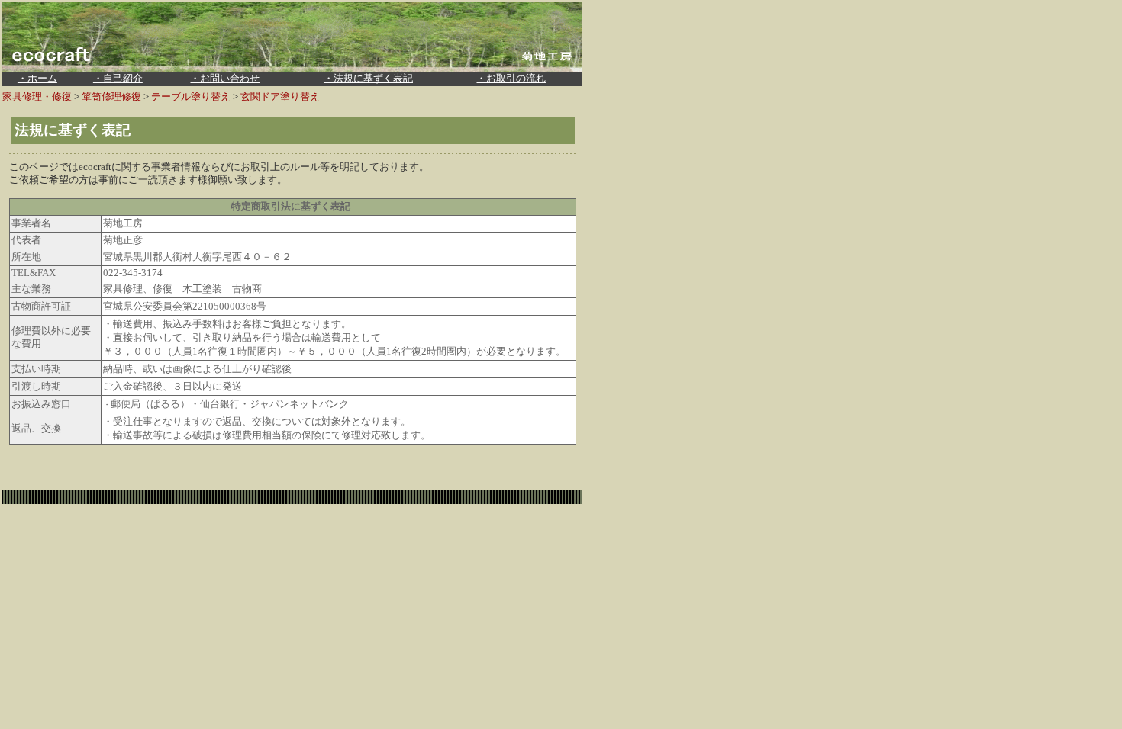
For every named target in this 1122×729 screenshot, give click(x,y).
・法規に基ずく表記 (368, 78)
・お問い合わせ (225, 78)
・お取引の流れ (511, 78)
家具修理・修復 (37, 97)
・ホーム (37, 78)
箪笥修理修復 (111, 97)
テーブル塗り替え (191, 97)
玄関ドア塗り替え (280, 97)
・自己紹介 (118, 78)
